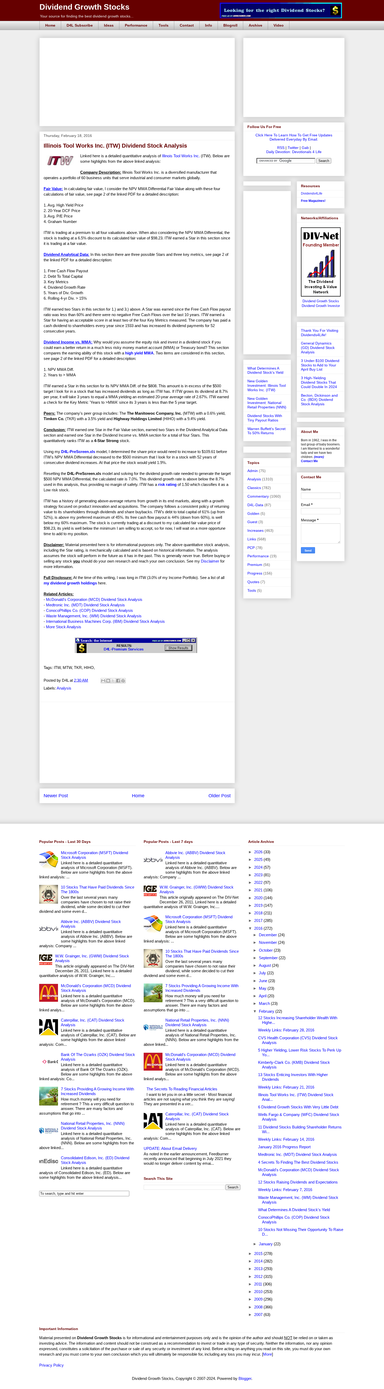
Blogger (244, 1378)
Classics (254, 488)
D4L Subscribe (80, 25)
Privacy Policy (51, 1365)
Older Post (219, 795)
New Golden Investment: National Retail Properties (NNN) (266, 402)
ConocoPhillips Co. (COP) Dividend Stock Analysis (89, 610)
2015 (259, 1253)
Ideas (109, 25)
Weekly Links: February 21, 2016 (286, 1087)
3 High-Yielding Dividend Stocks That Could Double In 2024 (319, 382)
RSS (280, 148)
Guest (252, 522)
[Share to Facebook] (118, 680)
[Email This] (103, 680)
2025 (259, 859)
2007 (259, 1314)
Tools (163, 25)
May (263, 988)
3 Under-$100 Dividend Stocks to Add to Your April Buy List (320, 365)
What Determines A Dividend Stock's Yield (265, 370)
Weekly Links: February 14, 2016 (286, 1139)
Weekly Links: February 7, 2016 (285, 1189)
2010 (259, 1291)
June (263, 981)
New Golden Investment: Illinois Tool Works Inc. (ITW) (266, 385)
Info (208, 25)
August (265, 965)
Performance (136, 25)
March (265, 1003)
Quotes (253, 582)
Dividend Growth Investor (321, 306)
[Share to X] (113, 680)
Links (251, 539)
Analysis (64, 688)
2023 (259, 875)
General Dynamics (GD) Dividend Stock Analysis (318, 347)
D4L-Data (255, 505)
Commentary (258, 496)
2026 (259, 852)
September (269, 958)
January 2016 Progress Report (284, 1147)
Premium (254, 565)
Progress (254, 573)
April (263, 996)
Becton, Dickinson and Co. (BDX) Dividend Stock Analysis (319, 399)
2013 (259, 1268)
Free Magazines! (313, 201)
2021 (259, 890)
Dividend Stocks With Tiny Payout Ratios (264, 418)
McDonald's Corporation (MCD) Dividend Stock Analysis (94, 599)
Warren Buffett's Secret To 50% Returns (266, 431)
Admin (252, 471)
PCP (251, 548)
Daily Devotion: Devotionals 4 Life (294, 152)
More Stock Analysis (63, 627)
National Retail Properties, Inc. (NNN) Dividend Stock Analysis (93, 1125)
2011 (258, 1284)
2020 (259, 898)
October (266, 950)
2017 (259, 920)
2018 (259, 913)
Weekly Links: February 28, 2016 (286, 1030)
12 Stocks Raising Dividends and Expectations (298, 1182)
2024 (259, 867)
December (268, 935)
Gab (305, 148)
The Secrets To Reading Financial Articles (182, 1089)
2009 (259, 1299)
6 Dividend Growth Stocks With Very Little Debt (298, 1107)
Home (50, 25)
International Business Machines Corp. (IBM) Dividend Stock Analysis (105, 621)
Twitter (293, 148)
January (266, 1244)
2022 (259, 882)
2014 (259, 1261)
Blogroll (230, 25)
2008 (259, 1307)
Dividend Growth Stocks (84, 7)
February (267, 1011)
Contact (187, 25)
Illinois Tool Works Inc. (181, 156)
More (267, 1354)
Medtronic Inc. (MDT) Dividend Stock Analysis (85, 605)
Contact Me (309, 461)
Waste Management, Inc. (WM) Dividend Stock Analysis (94, 616)
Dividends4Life (311, 193)
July (263, 973)
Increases (255, 530)
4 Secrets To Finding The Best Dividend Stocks (298, 1162)
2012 (259, 1276)
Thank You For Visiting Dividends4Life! (319, 332)
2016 (259, 928)
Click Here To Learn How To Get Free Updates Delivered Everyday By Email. (293, 137)
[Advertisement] (139, 44)
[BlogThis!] (108, 680)
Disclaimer (210, 561)
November (268, 942)
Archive (255, 25)
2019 (259, 905)
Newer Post (56, 795)
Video (279, 25)
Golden (253, 513)
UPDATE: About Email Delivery (170, 1148)
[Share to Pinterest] (123, 680)
